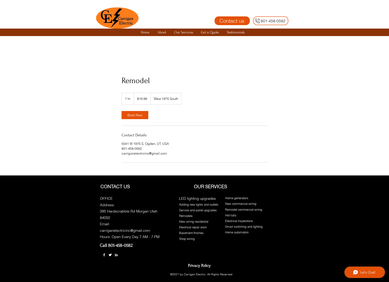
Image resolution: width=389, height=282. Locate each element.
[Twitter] (110, 255)
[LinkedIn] (116, 255)
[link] (135, 115)
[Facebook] (104, 255)
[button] (183, 32)
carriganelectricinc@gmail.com (125, 230)
